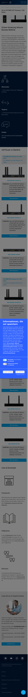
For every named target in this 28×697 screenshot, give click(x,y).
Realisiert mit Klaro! (20, 374)
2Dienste (11, 361)
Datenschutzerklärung (9, 353)
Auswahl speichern (8, 372)
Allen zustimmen (20, 372)
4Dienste (11, 365)
